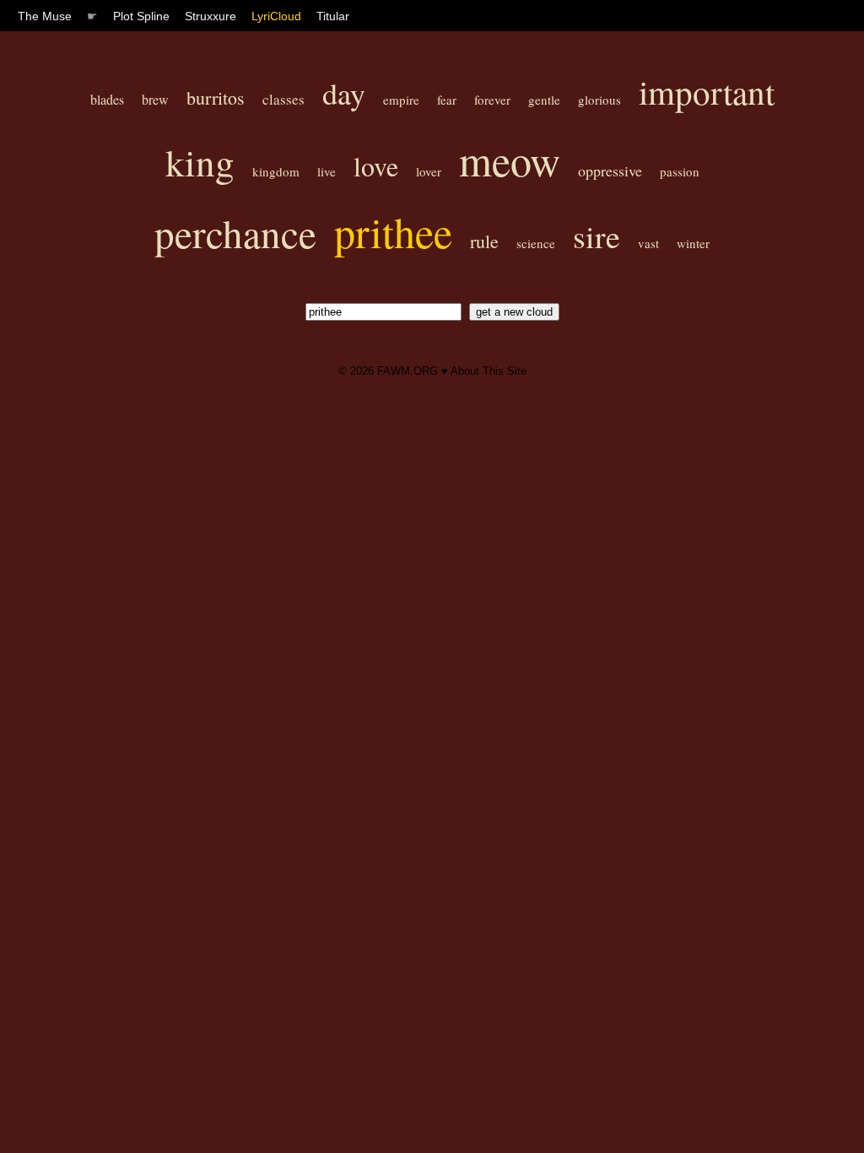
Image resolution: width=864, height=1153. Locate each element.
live (326, 171)
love (376, 166)
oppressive (610, 170)
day (343, 93)
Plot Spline (141, 16)
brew (155, 99)
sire (596, 235)
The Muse (45, 16)
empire (401, 99)
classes (283, 99)
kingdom (276, 171)
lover (428, 171)
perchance (235, 232)
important (707, 91)
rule (484, 241)
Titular (332, 16)
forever (492, 99)
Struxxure (210, 16)
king (200, 162)
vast (648, 243)
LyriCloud (276, 16)
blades (107, 99)
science (535, 243)
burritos (215, 97)
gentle (544, 99)
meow (509, 160)
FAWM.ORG (407, 371)
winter (693, 243)
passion (679, 171)
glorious (599, 99)
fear (446, 99)
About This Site (488, 371)
